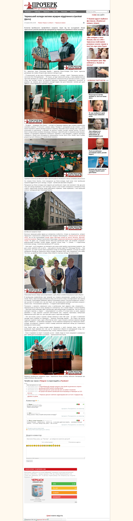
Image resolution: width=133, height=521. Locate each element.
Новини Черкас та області (46, 22)
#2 (27, 413)
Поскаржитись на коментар (76, 408)
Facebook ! (65, 381)
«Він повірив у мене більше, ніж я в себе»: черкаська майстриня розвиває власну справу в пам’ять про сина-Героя (97, 41)
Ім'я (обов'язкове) (47, 442)
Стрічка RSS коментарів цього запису (39, 429)
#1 (27, 420)
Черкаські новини (60, 22)
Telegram (43, 381)
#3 (27, 404)
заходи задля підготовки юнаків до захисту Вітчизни (61, 237)
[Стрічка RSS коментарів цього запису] (36, 401)
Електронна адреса (74, 442)
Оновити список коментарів (36, 428)
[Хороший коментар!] (77, 404)
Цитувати (64, 408)
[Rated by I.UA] (54, 519)
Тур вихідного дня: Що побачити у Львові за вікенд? (96, 63)
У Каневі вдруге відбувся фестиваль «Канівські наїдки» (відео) (97, 21)
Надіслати (29, 461)
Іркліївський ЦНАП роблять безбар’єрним (51, 388)
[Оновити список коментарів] (38, 401)
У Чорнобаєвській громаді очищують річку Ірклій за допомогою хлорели (60, 386)
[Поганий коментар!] (79, 404)
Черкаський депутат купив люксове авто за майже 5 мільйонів (57, 389)
